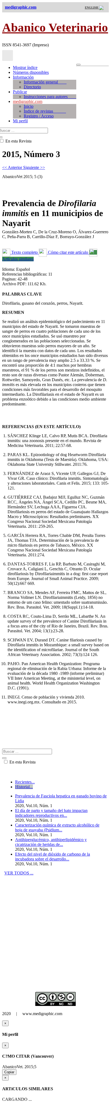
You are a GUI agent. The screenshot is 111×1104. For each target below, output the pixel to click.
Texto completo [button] (24, 252)
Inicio (28, 106)
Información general (45, 82)
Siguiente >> (34, 167)
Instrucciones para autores (50, 96)
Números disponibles (31, 72)
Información (23, 77)
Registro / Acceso (39, 116)
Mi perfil (20, 121)
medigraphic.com (27, 101)
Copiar (9, 1072)
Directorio (32, 87)
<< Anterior (12, 167)
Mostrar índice (25, 67)
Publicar (20, 91)
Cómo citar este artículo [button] (68, 252)
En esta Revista (22, 762)
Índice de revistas (45, 111)
